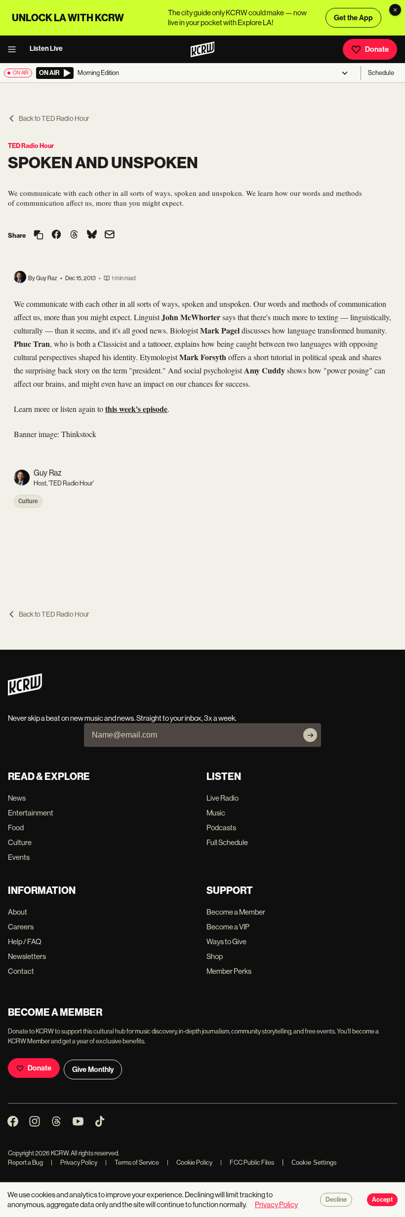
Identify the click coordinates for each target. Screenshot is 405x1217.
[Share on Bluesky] (92, 235)
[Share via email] (110, 235)
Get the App (353, 17)
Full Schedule (227, 842)
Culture (28, 501)
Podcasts (221, 827)
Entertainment (30, 813)
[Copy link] (38, 235)
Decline (336, 1200)
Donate (377, 49)
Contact (21, 971)
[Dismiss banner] (395, 10)
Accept (382, 1200)
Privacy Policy (74, 1162)
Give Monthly (93, 1069)
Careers (21, 926)
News (17, 798)
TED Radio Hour (31, 145)
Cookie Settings (314, 1162)
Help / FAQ (24, 941)
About (17, 912)
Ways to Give (226, 941)
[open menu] (15, 49)
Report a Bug (25, 1162)
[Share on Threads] (74, 235)
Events (19, 857)
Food (16, 827)
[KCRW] (25, 693)
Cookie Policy (189, 1162)
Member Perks (228, 971)
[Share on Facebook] (56, 235)
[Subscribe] (310, 735)
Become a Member (235, 912)
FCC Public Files (247, 1162)
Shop (214, 956)
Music (215, 813)
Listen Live (46, 48)
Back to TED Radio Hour (54, 118)
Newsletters (27, 956)
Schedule (381, 72)
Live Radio (222, 798)
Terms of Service (132, 1162)
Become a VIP (227, 926)
